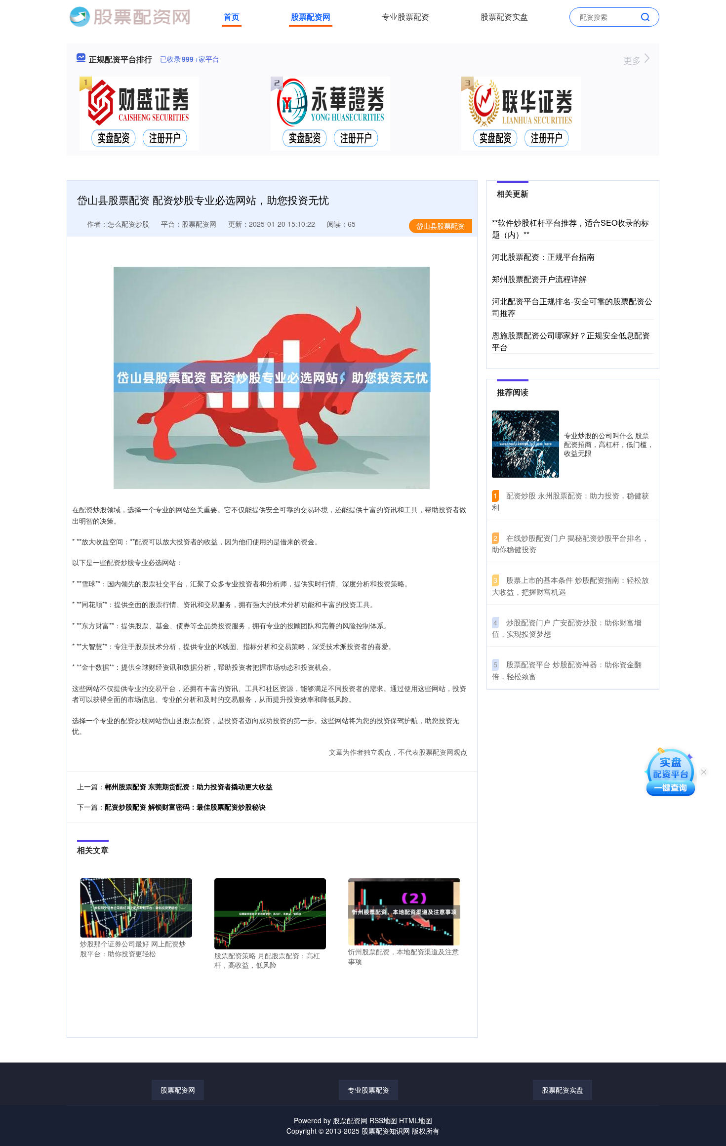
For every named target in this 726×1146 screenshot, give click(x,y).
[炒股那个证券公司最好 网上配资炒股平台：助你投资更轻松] (136, 907)
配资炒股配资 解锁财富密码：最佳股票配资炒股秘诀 (185, 807)
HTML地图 (415, 1120)
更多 (633, 59)
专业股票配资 (405, 16)
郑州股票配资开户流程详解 (539, 279)
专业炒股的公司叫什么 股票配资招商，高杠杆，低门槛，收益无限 (609, 444)
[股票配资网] (129, 16)
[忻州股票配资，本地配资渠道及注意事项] (404, 911)
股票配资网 (310, 16)
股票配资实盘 (504, 16)
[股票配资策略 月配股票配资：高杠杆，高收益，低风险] (270, 913)
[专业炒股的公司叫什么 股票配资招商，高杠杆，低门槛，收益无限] (525, 444)
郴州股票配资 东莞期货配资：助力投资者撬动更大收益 (189, 786)
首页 (232, 16)
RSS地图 (383, 1120)
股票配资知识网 (386, 1131)
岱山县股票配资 (440, 226)
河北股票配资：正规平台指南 (543, 256)
